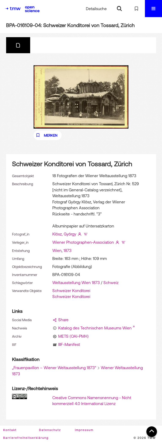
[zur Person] (79, 234)
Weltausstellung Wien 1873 (76, 282)
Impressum (84, 430)
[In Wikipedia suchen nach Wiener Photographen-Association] (123, 242)
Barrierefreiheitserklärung (26, 437)
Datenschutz (50, 430)
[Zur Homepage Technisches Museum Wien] (12, 8)
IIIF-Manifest (69, 344)
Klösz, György (64, 234)
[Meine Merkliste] (136, 8)
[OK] (119, 8)
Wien (57, 250)
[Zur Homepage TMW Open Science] (32, 9)
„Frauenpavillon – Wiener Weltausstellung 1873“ (54, 367)
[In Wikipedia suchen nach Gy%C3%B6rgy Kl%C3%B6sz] (85, 234)
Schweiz (111, 282)
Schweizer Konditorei (71, 290)
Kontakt (10, 430)
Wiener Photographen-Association (83, 242)
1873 (67, 250)
